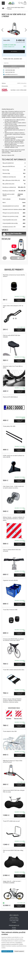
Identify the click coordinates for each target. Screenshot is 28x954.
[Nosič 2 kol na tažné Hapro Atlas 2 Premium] (14, 29)
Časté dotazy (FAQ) (14, 920)
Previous (3, 29)
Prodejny (14, 922)
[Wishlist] (19, 3)
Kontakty (14, 929)
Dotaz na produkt (14, 77)
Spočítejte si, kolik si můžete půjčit (18, 90)
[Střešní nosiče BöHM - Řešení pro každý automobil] (11, 3)
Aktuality (14, 927)
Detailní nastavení (19, 951)
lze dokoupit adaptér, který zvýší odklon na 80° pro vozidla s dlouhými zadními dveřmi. (14, 143)
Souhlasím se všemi (7, 951)
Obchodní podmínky (14, 919)
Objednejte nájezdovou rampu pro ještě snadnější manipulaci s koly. (14, 146)
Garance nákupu (14, 917)
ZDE (13, 155)
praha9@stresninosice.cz (11, 74)
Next (25, 30)
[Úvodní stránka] (3, 8)
